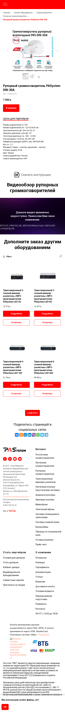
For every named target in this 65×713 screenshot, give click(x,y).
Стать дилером (10, 562)
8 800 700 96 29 (9, 505)
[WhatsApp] (38, 435)
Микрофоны (42, 504)
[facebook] (5, 459)
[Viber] (34, 435)
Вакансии (40, 581)
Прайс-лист (41, 544)
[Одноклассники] (21, 435)
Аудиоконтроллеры (45, 495)
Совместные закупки (13, 580)
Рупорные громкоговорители (15, 16)
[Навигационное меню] (5, 4)
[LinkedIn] (29, 435)
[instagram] (15, 459)
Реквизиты (41, 604)
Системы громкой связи (47, 522)
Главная (6, 13)
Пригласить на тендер (14, 585)
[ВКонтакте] (17, 435)
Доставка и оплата (45, 586)
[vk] (10, 459)
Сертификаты (42, 567)
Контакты (40, 609)
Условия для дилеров (14, 558)
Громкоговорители (44, 13)
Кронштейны (42, 527)
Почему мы (41, 558)
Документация (43, 572)
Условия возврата (45, 591)
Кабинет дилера (11, 567)
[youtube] (20, 459)
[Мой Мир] (25, 435)
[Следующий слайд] (57, 51)
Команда (40, 562)
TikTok (12, 511)
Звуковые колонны (45, 499)
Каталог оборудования (23, 13)
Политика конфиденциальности (16, 497)
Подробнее (43, 634)
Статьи (39, 577)
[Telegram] (46, 435)
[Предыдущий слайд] (8, 51)
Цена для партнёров (16, 118)
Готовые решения (44, 540)
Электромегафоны (45, 509)
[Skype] (42, 435)
